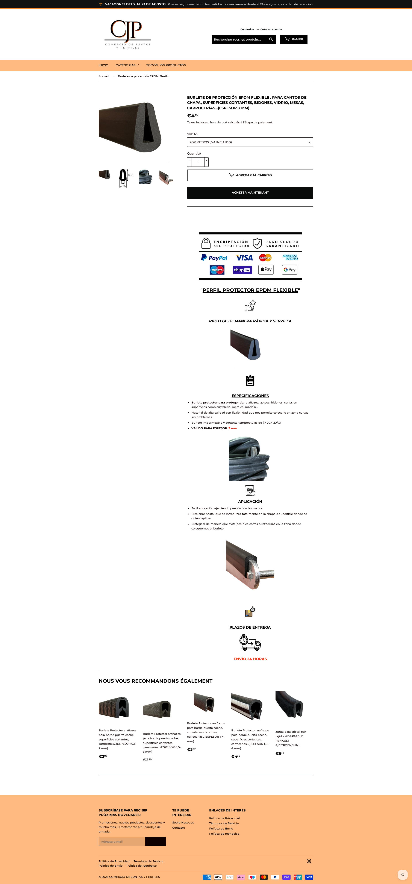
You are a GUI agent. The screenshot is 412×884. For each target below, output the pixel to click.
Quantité (194, 153)
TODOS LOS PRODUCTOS (166, 65)
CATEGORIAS (126, 65)
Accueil (104, 76)
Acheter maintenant (250, 192)
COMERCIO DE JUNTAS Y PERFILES (134, 876)
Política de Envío (221, 828)
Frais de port (218, 122)
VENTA (192, 134)
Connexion (247, 29)
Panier (297, 39)
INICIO (103, 65)
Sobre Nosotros (183, 822)
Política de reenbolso (224, 833)
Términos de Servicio (224, 823)
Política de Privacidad (224, 818)
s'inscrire (155, 841)
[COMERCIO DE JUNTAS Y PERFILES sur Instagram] (309, 861)
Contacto (178, 827)
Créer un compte (271, 29)
